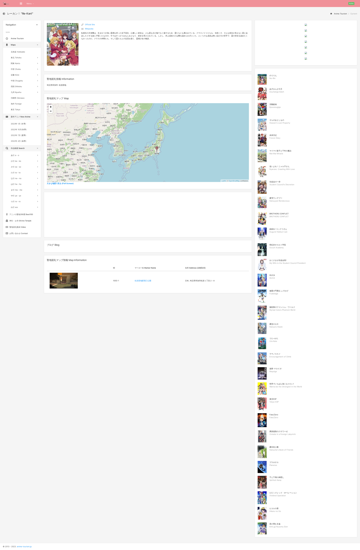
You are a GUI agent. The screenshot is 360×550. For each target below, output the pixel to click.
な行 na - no (16, 178)
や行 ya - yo (16, 195)
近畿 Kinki (15, 75)
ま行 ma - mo (16, 190)
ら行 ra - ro (16, 201)
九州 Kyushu (16, 92)
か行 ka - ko (16, 161)
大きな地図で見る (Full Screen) (60, 183)
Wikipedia (89, 29)
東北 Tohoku (16, 57)
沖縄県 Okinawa (17, 98)
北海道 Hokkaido (18, 52)
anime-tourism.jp (24, 546)
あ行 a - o (15, 155)
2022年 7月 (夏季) (18, 135)
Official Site (90, 24)
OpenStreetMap (234, 181)
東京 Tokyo (15, 109)
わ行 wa (14, 207)
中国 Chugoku (17, 81)
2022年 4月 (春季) (18, 141)
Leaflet (223, 181)
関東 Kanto (15, 63)
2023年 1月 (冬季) (18, 124)
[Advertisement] (147, 214)
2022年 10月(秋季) (19, 129)
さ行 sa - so (16, 167)
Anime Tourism (340, 14)
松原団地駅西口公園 (143, 281)
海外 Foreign (16, 104)
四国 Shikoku (16, 86)
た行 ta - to (16, 172)
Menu (29, 3)
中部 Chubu (16, 69)
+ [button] (51, 107)
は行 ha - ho (16, 184)
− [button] (51, 111)
